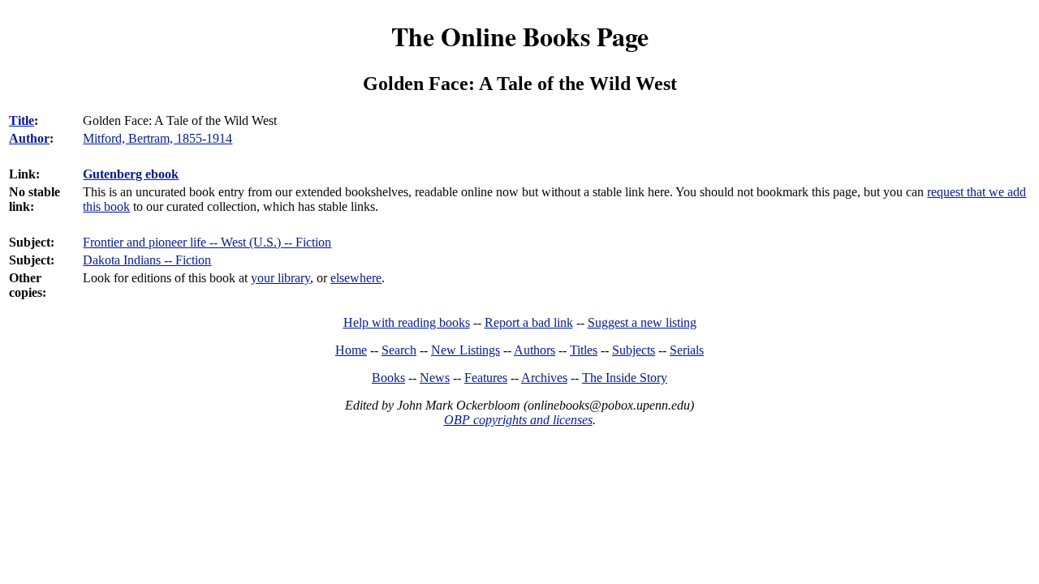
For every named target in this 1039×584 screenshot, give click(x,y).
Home (351, 350)
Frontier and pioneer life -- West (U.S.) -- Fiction (207, 242)
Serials (687, 350)
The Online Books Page (520, 36)
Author (29, 138)
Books (388, 377)
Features (485, 377)
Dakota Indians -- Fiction (147, 260)
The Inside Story (624, 377)
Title (21, 120)
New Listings (465, 350)
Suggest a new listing (642, 322)
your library (280, 278)
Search (399, 350)
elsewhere (356, 278)
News (435, 377)
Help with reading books (406, 322)
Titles (583, 350)
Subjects (633, 350)
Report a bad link (529, 322)
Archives (544, 377)
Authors (534, 350)
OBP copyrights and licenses (518, 420)
